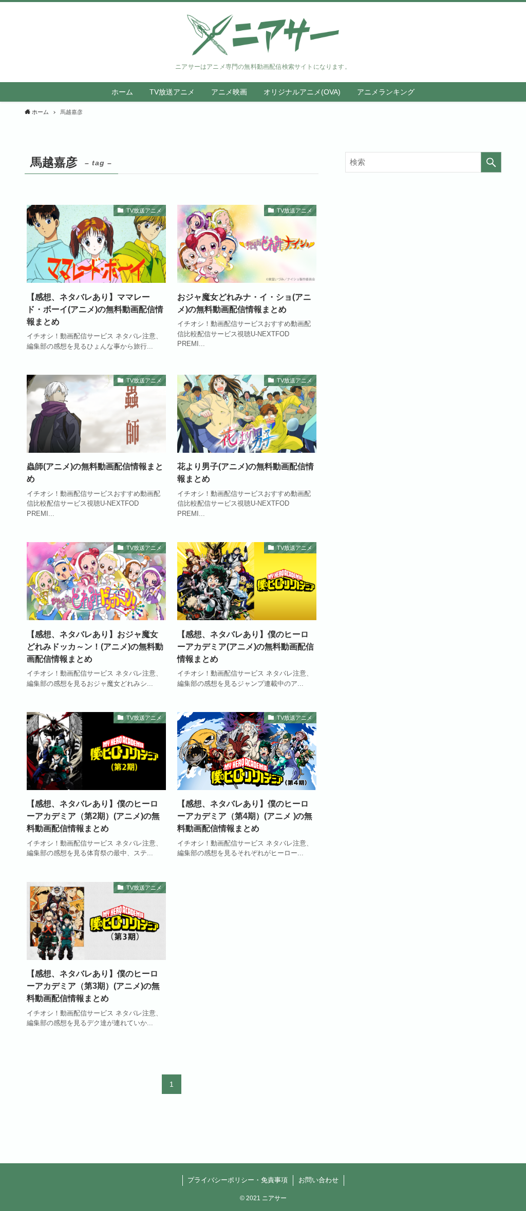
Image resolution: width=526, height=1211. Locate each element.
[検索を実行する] (491, 162)
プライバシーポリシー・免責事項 (237, 1180)
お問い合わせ (318, 1180)
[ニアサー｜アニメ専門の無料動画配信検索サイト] (263, 34)
